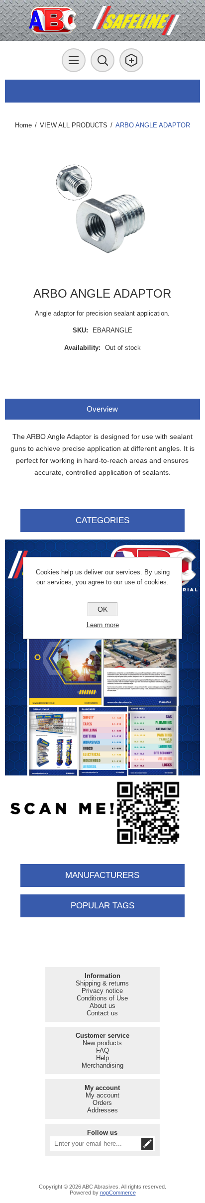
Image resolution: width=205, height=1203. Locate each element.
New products (102, 1043)
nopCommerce (118, 1193)
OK (102, 609)
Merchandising (102, 1065)
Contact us (102, 1013)
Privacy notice (102, 990)
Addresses (102, 1110)
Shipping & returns (102, 983)
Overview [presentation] (102, 409)
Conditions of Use (102, 998)
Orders (102, 1102)
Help (102, 1058)
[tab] (102, 409)
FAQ (102, 1050)
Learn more (103, 625)
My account (102, 1095)
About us (102, 1005)
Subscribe (147, 1143)
